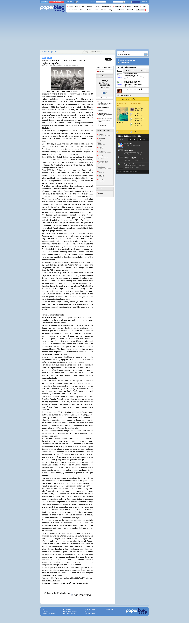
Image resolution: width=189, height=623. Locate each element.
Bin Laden (101, 156)
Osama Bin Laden (103, 161)
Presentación (67, 609)
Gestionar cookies (89, 613)
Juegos (87, 52)
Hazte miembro (137, 132)
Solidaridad (130, 10)
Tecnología (118, 6)
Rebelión (68, 583)
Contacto (45, 611)
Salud (96, 10)
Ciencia (103, 10)
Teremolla (126, 90)
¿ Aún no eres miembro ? (128, 60)
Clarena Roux (139, 108)
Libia (99, 143)
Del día (119, 71)
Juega (126, 147)
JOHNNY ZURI (139, 118)
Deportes (128, 6)
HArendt (137, 113)
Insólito (136, 6)
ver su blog (105, 90)
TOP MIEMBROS (136, 103)
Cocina (89, 10)
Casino (132, 139)
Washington (101, 151)
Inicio (44, 1)
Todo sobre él (123, 132)
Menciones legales (69, 613)
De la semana (130, 71)
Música (89, 6)
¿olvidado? (144, 1)
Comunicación (106, 6)
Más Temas (141, 10)
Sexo (81, 10)
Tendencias (120, 10)
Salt (99, 171)
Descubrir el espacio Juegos (128, 171)
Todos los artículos (125, 95)
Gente (144, 6)
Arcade (122, 139)
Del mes (143, 71)
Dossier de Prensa (89, 609)
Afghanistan (101, 138)
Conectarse (136, 2)
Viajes (111, 10)
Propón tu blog (124, 62)
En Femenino (73, 10)
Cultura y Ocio (73, 6)
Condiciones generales (70, 611)
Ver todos (103, 125)
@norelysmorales (74, 65)
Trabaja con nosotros (49, 613)
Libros (97, 6)
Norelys (66, 65)
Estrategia (143, 139)
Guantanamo (101, 167)
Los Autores (96, 52)
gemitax (137, 123)
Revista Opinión (49, 51)
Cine (82, 6)
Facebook (100, 147)
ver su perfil (104, 87)
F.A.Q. (86, 611)
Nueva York (101, 180)
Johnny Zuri (132, 86)
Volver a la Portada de (57, 593)
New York (101, 175)
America (100, 134)
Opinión (100, 193)
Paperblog (52, 8)
